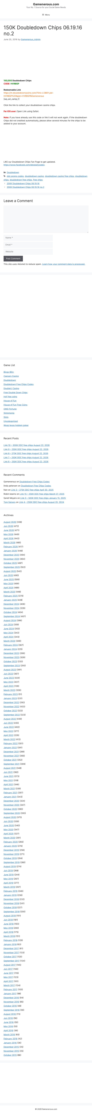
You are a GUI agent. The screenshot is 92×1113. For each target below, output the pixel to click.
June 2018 (9, 924)
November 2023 (11, 657)
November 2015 (11, 1051)
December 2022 (11, 702)
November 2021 (11, 756)
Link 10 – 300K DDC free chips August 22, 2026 (27, 445)
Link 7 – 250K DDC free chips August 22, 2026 (26, 457)
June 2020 (9, 825)
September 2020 (12, 813)
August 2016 (10, 1014)
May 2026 (8, 534)
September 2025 (12, 567)
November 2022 (11, 706)
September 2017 (12, 961)
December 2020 (11, 801)
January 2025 (10, 600)
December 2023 (11, 653)
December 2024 (11, 604)
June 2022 (9, 727)
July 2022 (8, 723)
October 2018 (10, 907)
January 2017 (10, 993)
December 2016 (11, 998)
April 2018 (8, 932)
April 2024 (9, 637)
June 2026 (9, 530)
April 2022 (8, 735)
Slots (6, 417)
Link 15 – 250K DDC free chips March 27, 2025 (42, 494)
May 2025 (8, 583)
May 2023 (8, 682)
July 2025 (8, 575)
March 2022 (9, 739)
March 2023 (9, 690)
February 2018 (10, 940)
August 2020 (10, 817)
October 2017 (10, 956)
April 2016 (8, 1030)
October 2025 (10, 563)
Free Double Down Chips (15, 392)
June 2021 (9, 776)
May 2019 (8, 879)
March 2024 (9, 641)
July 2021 (8, 772)
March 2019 (9, 887)
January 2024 (10, 649)
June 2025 (9, 579)
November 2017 (11, 952)
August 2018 (10, 915)
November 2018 (11, 903)
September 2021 (12, 764)
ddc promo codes (15, 176)
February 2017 (10, 989)
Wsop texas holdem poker (16, 425)
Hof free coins (10, 396)
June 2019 (9, 874)
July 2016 (8, 1018)
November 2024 (11, 608)
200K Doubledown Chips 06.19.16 (23, 183)
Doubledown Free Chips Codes (19, 384)
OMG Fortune (10, 409)
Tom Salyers (9, 502)
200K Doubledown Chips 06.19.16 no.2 (25, 187)
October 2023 (10, 661)
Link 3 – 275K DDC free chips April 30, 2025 (32, 490)
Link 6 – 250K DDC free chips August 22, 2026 (26, 461)
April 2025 (8, 587)
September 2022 (12, 715)
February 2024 (11, 645)
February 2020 (11, 842)
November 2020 (11, 805)
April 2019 (8, 883)
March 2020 (9, 838)
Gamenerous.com (46, 4)
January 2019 (10, 895)
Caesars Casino (11, 376)
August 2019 (10, 866)
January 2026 (10, 551)
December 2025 (11, 555)
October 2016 (10, 1006)
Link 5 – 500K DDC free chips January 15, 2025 (43, 498)
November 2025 (11, 559)
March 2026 (9, 542)
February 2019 (10, 891)
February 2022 (11, 743)
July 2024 (8, 624)
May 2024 (8, 633)
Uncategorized (11, 421)
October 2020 (10, 809)
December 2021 (11, 751)
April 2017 (8, 981)
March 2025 (9, 592)
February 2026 (11, 546)
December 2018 (11, 899)
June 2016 (9, 1022)
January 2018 (10, 944)
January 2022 (10, 747)
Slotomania (9, 413)
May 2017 (8, 977)
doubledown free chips (21, 180)
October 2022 (10, 710)
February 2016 (10, 1039)
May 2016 (8, 1026)
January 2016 (10, 1043)
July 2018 (8, 920)
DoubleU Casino (11, 388)
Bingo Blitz (9, 372)
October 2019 (10, 858)
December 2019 (11, 850)
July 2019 (8, 870)
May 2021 (8, 780)
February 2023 (11, 694)
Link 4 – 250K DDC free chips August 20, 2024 (41, 502)
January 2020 (10, 846)
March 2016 (9, 1034)
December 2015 (11, 1047)
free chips (38, 180)
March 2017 (9, 985)
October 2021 (10, 760)
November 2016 (11, 1002)
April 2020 (9, 833)
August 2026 (10, 522)
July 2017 (8, 969)
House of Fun (10, 401)
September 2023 (12, 665)
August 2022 (10, 719)
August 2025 (10, 571)
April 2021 (8, 784)
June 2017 (9, 973)
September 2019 (12, 862)
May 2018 (8, 928)
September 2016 (12, 1010)
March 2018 (9, 936)
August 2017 (10, 965)
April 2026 (9, 538)
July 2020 (8, 821)
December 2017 (11, 948)
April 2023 (9, 686)
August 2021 (10, 768)
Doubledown (13, 172)
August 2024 (10, 620)
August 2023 (10, 669)
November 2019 (11, 854)
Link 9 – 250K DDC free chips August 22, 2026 (26, 449)
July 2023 (8, 674)
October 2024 (10, 612)
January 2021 (10, 797)
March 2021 (9, 788)
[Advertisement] (46, 58)
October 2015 (10, 1055)
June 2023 (9, 678)
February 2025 (11, 596)
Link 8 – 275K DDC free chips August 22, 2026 (26, 453)
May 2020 (8, 829)
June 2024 (9, 628)
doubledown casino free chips (59, 176)
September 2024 (12, 616)
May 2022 (8, 731)
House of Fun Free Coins (15, 405)
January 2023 (10, 698)
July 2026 (8, 526)
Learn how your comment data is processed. (63, 264)
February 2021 (10, 792)
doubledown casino (34, 176)
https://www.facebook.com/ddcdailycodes (24, 165)
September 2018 (12, 911)
